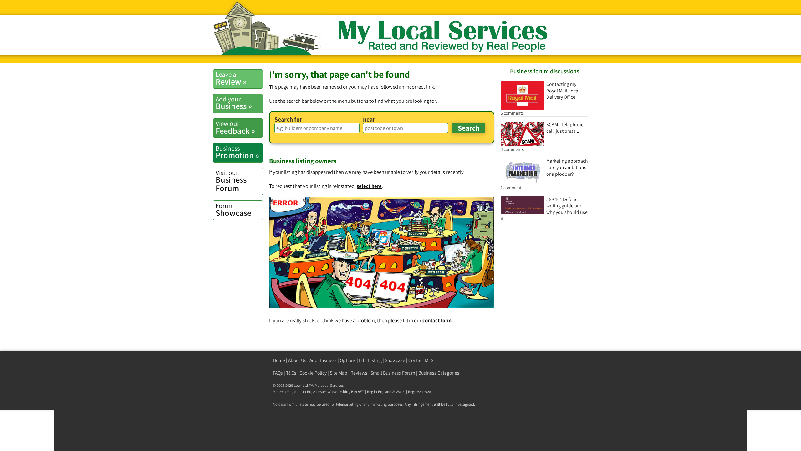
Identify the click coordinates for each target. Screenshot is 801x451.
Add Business (323, 360)
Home (279, 360)
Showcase (233, 209)
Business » (234, 103)
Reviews (358, 373)
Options (348, 360)
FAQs (278, 373)
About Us (297, 360)
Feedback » (235, 127)
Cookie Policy (313, 373)
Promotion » (237, 152)
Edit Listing (370, 360)
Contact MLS (420, 360)
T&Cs (291, 373)
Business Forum (231, 181)
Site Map (338, 373)
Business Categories (438, 373)
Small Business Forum (392, 373)
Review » (231, 78)
